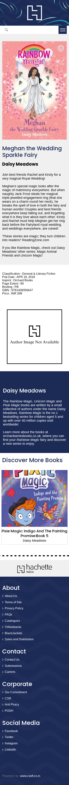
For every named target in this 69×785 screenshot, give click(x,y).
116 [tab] (27, 555)
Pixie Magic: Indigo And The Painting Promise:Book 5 (34, 533)
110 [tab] (3, 555)
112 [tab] (11, 555)
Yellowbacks (13, 627)
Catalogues (12, 620)
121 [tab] (48, 555)
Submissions (13, 665)
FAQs (8, 614)
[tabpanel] (34, 507)
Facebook (11, 731)
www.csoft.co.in (30, 775)
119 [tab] (40, 555)
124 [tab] (60, 555)
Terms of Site (13, 602)
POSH (9, 710)
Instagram (11, 743)
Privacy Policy (14, 608)
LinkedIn (10, 749)
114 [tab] (19, 555)
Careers (10, 671)
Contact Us (12, 659)
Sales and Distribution (19, 639)
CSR (8, 698)
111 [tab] (7, 555)
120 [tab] (44, 555)
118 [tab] (36, 555)
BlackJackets (13, 633)
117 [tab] (32, 555)
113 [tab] (15, 555)
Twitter (9, 737)
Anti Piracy (12, 704)
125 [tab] (64, 555)
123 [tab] (56, 555)
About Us (11, 596)
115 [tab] (23, 555)
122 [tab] (52, 555)
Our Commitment (16, 692)
